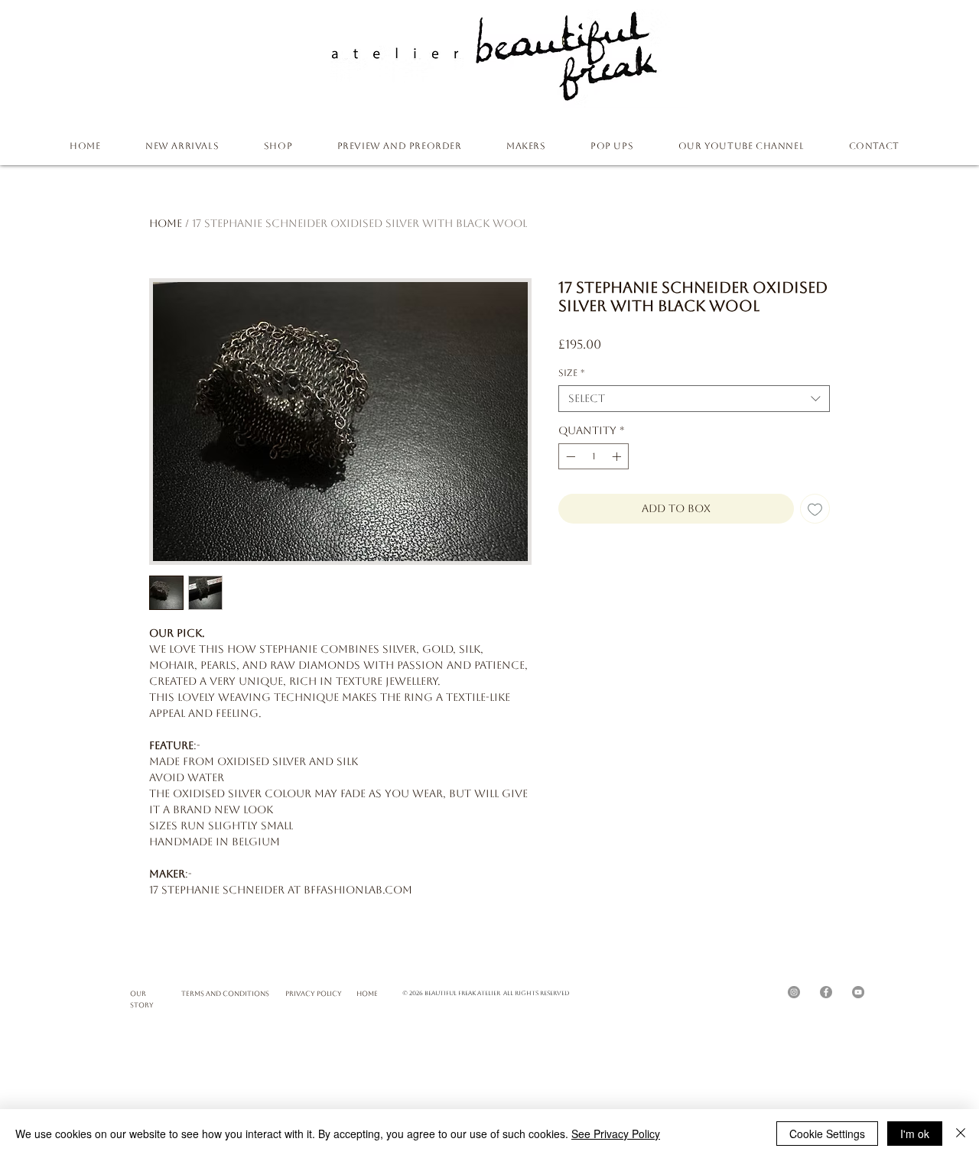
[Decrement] (569, 456)
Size (571, 373)
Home (165, 223)
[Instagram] (794, 992)
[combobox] (694, 398)
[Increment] (618, 456)
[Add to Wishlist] (815, 509)
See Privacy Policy (615, 1133)
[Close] (960, 1133)
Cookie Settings (827, 1133)
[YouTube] (858, 992)
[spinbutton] (593, 456)
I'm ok (914, 1133)
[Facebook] (826, 992)
